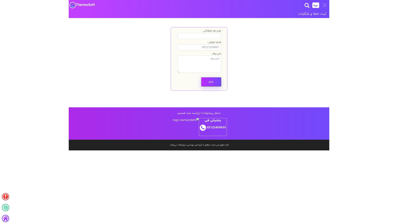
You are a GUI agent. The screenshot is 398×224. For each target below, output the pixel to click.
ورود (315, 5)
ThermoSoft (85, 5)
